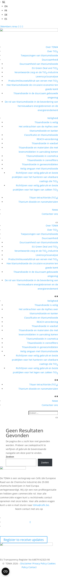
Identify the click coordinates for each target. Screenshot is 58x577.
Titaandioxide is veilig (46, 122)
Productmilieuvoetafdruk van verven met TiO (33, 81)
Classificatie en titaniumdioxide (41, 134)
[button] (3, 2)
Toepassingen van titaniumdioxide (39, 55)
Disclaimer (26, 563)
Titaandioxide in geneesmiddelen (40, 164)
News (55, 209)
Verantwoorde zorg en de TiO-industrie (36, 72)
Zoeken (10, 456)
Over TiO (52, 51)
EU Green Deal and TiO (45, 68)
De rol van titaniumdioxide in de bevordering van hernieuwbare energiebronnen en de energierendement (31, 106)
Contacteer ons (50, 213)
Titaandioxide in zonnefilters (42, 160)
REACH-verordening (47, 139)
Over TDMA (52, 47)
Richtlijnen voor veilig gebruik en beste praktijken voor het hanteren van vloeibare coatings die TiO (35, 177)
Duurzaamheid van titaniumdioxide (39, 63)
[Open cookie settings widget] (5, 571)
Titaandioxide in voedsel (45, 143)
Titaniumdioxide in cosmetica (42, 155)
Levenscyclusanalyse (47, 76)
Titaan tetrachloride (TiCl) (43, 198)
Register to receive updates (24, 540)
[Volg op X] (30, 522)
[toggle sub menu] (56, 296)
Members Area (9, 26)
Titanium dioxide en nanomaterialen (38, 201)
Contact (32, 567)
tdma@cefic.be (41, 505)
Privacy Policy (39, 563)
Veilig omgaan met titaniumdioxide (39, 168)
